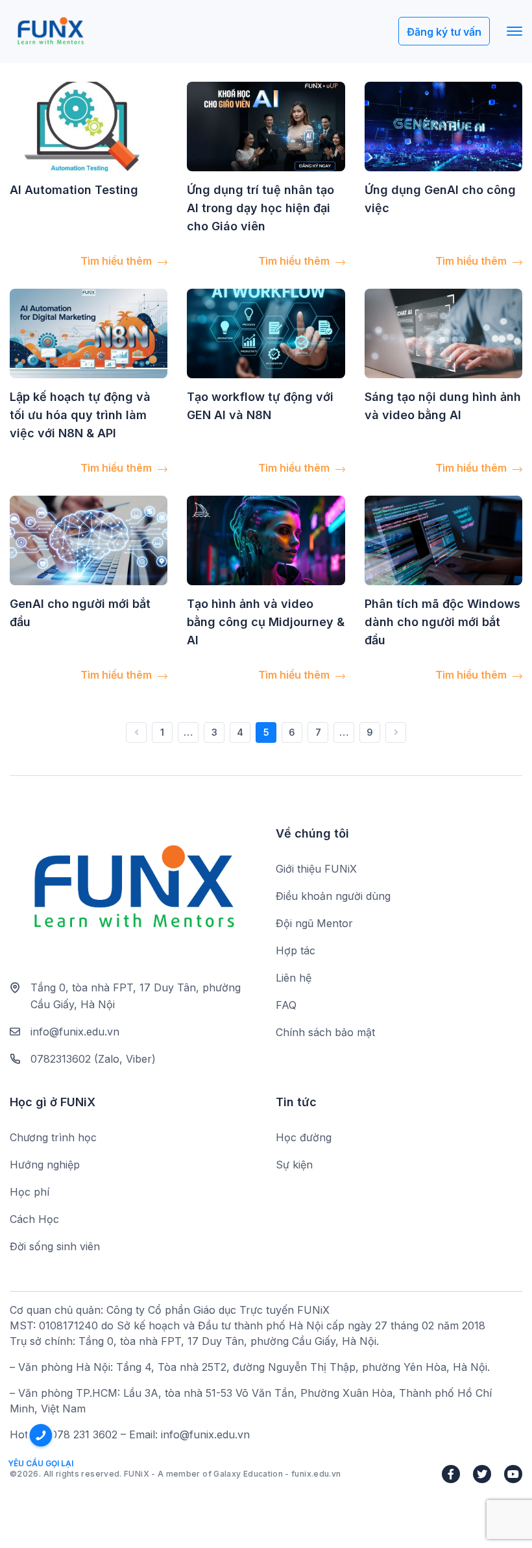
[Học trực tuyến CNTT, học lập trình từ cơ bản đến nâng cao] (50, 31)
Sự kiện (294, 1164)
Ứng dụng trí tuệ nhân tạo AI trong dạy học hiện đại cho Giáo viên (260, 208)
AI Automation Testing (74, 190)
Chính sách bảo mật (325, 1032)
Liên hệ (293, 977)
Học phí (29, 1191)
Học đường (304, 1137)
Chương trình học (53, 1137)
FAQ (286, 1004)
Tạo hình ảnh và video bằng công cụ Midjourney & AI (266, 622)
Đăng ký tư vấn (444, 31)
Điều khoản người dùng (333, 895)
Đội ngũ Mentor (314, 923)
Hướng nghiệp (45, 1164)
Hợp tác (295, 950)
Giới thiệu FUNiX (316, 868)
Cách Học (34, 1219)
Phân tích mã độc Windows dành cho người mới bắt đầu (442, 622)
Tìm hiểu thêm (117, 260)
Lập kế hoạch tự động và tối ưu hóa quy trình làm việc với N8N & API (80, 415)
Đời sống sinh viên (55, 1246)
